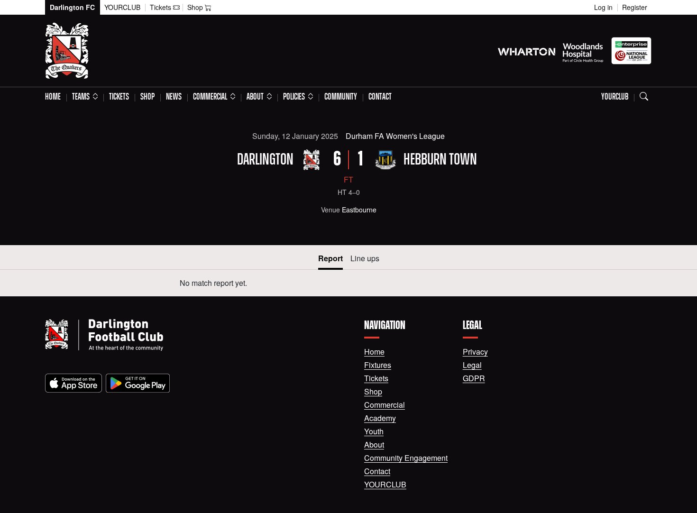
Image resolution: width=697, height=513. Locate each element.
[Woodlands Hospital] (583, 51)
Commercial (384, 404)
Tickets (119, 97)
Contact (380, 97)
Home (53, 97)
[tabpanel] (348, 283)
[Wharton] (526, 50)
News (174, 97)
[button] (84, 97)
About (374, 444)
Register (634, 7)
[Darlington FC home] (193, 335)
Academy (380, 417)
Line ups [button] (364, 258)
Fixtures (377, 364)
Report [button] (330, 258)
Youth (374, 431)
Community (340, 97)
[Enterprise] (631, 51)
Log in (603, 7)
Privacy (475, 351)
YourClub (122, 7)
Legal (472, 364)
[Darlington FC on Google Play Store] (138, 383)
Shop (147, 97)
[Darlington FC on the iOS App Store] (73, 383)
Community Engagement (406, 457)
